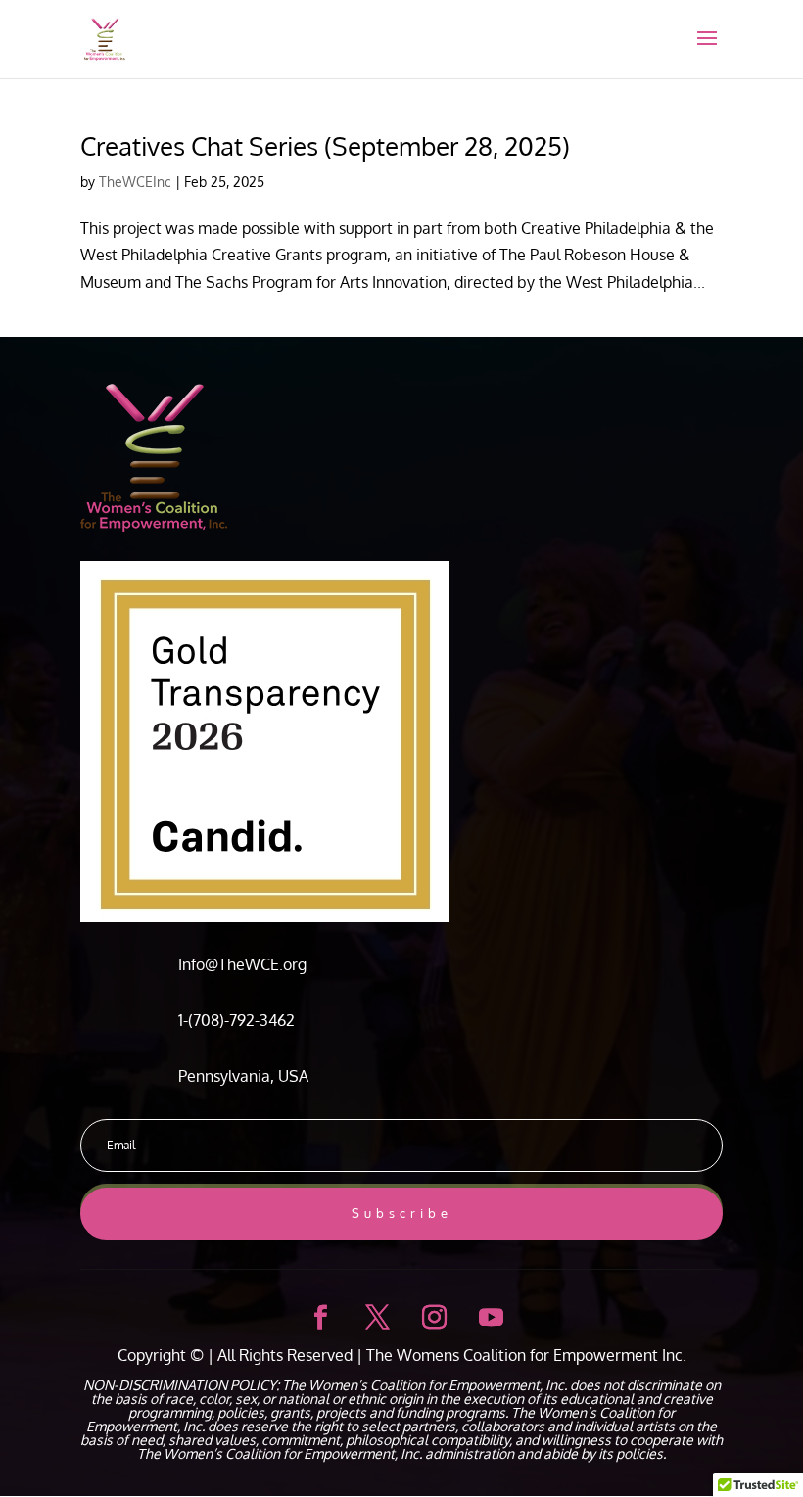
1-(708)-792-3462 (236, 1020)
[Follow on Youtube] (486, 1313)
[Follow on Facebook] (316, 1313)
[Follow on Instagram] (429, 1313)
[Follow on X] (373, 1313)
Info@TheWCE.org (242, 964)
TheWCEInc (135, 181)
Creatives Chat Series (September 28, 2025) (325, 145)
